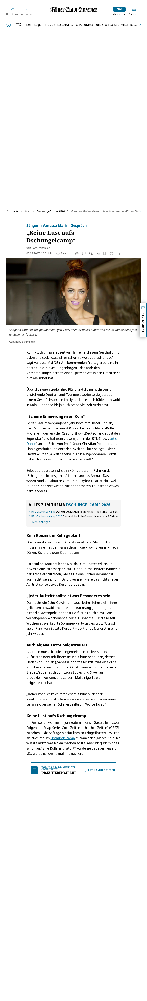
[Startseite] (73, 9)
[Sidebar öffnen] (18, 24)
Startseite (12, 211)
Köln (28, 211)
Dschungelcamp (63, 738)
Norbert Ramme (41, 248)
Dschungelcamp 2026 (51, 211)
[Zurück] (8, 24)
